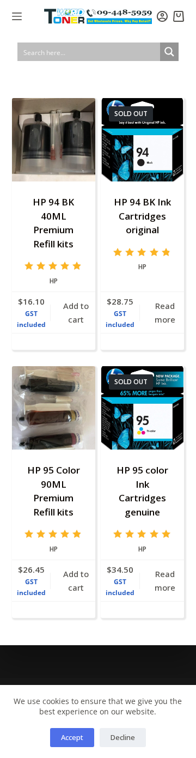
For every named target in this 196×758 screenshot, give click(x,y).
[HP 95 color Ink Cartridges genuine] (142, 408)
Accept (72, 737)
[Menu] (17, 16)
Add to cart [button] (76, 312)
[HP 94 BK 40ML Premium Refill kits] (53, 139)
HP (54, 281)
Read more (165, 312)
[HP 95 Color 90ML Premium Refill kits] (53, 408)
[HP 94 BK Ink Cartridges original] (142, 139)
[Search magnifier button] (169, 52)
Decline (123, 737)
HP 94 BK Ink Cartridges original (142, 216)
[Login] (162, 16)
